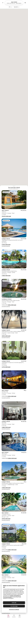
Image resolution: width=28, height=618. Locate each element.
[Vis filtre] (25, 2)
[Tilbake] (3, 2)
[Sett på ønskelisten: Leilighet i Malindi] (25, 220)
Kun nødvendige (14, 606)
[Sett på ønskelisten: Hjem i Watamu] (25, 192)
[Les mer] (19, 188)
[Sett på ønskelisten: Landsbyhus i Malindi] (25, 281)
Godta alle (14, 602)
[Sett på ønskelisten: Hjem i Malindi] (25, 372)
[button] (6, 216)
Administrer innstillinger (14, 609)
